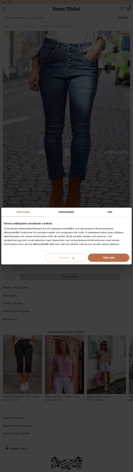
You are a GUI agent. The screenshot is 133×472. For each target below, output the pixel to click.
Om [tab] (110, 212)
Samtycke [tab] (23, 212)
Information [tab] (66, 212)
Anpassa (64, 257)
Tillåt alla (109, 257)
